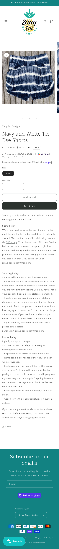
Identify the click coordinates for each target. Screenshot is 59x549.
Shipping (5, 157)
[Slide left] (23, 118)
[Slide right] (36, 118)
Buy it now (29, 206)
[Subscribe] (49, 484)
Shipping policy (39, 542)
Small (8, 173)
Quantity (6, 180)
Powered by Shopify (33, 538)
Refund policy (50, 538)
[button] (6, 21)
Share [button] (8, 426)
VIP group (11, 242)
